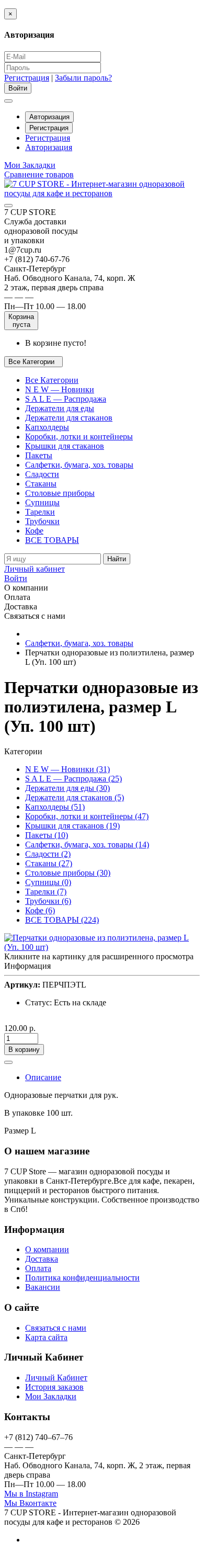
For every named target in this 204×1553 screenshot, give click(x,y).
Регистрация (26, 77)
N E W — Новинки (59, 389)
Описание (43, 1077)
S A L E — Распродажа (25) (73, 778)
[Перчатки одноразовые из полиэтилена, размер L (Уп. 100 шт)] (102, 947)
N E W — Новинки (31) (67, 769)
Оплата (38, 1268)
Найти (116, 559)
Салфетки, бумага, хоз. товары (79, 464)
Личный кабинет (34, 568)
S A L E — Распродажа (65, 398)
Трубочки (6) (48, 901)
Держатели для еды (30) (67, 788)
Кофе (34, 530)
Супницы (42, 502)
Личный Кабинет (56, 1377)
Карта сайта (46, 1337)
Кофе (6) (40, 910)
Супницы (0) (48, 882)
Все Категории (51, 380)
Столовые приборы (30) (67, 872)
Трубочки (42, 521)
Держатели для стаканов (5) (74, 797)
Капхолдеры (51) (55, 806)
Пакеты (38, 455)
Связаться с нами (55, 1327)
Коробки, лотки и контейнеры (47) (87, 816)
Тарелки (40, 511)
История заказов (54, 1386)
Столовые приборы (60, 493)
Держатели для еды (59, 408)
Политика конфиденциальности (82, 1277)
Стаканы (40, 483)
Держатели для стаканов (68, 417)
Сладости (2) (48, 853)
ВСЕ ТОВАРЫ (52, 540)
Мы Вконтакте (30, 1503)
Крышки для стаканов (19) (72, 825)
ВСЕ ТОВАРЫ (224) (62, 919)
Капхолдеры (47, 427)
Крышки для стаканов (64, 445)
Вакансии (42, 1287)
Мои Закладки (50, 1396)
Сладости (42, 474)
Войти (15, 578)
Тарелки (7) (45, 891)
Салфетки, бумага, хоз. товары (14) (87, 844)
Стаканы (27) (48, 863)
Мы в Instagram (31, 1493)
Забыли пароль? (83, 77)
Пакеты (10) (46, 835)
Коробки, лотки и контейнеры (79, 436)
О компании (47, 1249)
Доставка (41, 1258)
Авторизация (49, 117)
